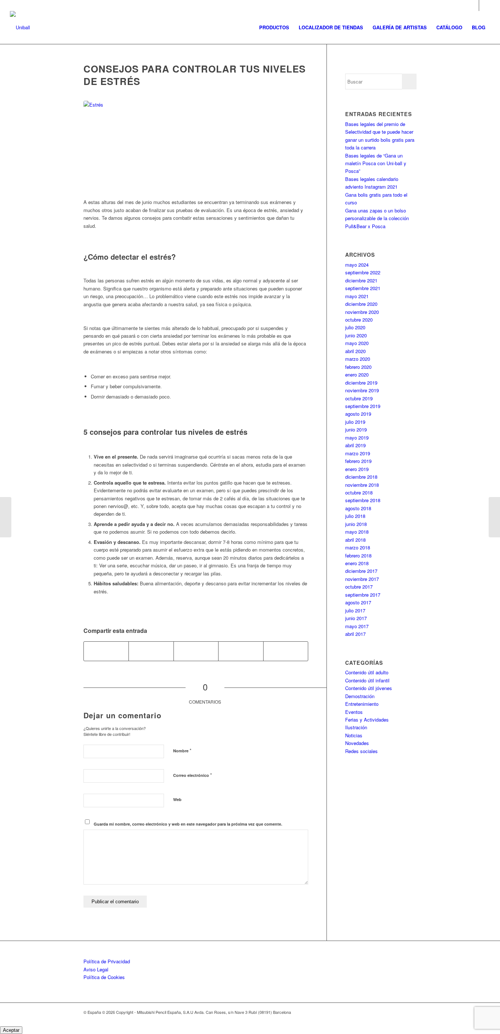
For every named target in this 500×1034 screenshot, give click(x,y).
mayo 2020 (357, 343)
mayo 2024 (357, 264)
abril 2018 (355, 539)
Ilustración (356, 727)
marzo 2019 (357, 453)
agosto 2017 (358, 602)
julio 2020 (355, 327)
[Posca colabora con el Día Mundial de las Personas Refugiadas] (5, 517)
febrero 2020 (358, 366)
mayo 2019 (357, 437)
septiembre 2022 (362, 272)
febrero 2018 (358, 555)
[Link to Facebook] (484, 5)
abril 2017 (355, 633)
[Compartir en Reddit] (286, 651)
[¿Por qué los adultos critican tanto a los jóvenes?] (494, 517)
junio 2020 (356, 335)
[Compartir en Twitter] (151, 651)
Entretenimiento (361, 703)
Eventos (354, 711)
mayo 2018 (357, 531)
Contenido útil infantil (367, 680)
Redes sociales (361, 751)
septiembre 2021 (362, 288)
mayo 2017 (357, 626)
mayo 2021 (357, 296)
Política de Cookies (104, 977)
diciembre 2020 (361, 303)
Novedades (357, 743)
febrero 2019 (358, 460)
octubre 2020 (359, 319)
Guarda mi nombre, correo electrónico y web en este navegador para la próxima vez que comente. (188, 824)
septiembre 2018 (362, 500)
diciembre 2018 (361, 476)
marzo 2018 (357, 547)
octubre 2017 (359, 586)
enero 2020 (357, 374)
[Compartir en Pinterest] (241, 651)
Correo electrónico (192, 774)
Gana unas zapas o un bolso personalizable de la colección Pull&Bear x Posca (377, 218)
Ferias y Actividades (367, 719)
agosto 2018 (358, 508)
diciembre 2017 (361, 570)
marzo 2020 (357, 358)
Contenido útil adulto (366, 672)
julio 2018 (355, 515)
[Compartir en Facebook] (106, 651)
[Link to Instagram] (473, 5)
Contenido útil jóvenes (368, 688)
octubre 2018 (359, 492)
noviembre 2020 (362, 311)
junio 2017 (356, 618)
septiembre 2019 (362, 406)
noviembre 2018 (362, 484)
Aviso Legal (95, 969)
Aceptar (11, 1030)
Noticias (353, 735)
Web (177, 799)
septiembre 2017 (362, 594)
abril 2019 (355, 445)
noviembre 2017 (362, 578)
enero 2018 (357, 563)
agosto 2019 (358, 413)
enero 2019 (357, 469)
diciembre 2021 (361, 280)
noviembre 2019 (362, 390)
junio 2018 (356, 523)
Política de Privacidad (106, 961)
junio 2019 (356, 429)
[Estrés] (195, 146)
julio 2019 (355, 421)
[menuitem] (274, 27)
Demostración (359, 696)
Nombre (182, 750)
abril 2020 (355, 351)
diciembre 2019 (361, 382)
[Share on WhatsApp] (196, 651)
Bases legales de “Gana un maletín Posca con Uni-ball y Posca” (375, 163)
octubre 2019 (359, 398)
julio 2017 (355, 610)
